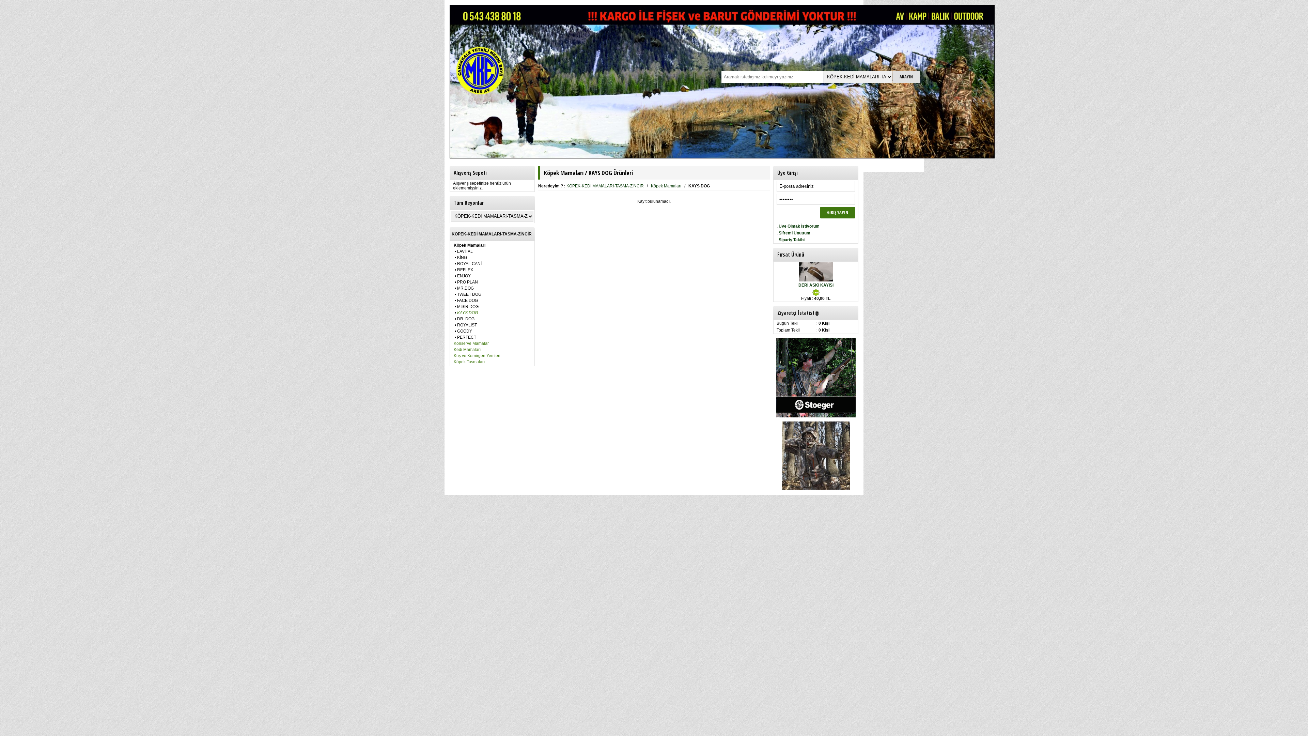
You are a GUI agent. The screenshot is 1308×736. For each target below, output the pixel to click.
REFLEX (465, 269)
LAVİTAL (465, 251)
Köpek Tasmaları (469, 361)
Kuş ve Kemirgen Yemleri (477, 355)
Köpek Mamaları (666, 186)
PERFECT (466, 337)
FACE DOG (467, 300)
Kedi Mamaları (467, 349)
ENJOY (464, 276)
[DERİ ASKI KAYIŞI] (816, 280)
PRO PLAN (467, 282)
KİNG (462, 257)
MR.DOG (465, 288)
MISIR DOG (468, 306)
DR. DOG (465, 319)
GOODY (464, 331)
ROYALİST (467, 325)
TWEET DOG (469, 294)
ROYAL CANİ (469, 263)
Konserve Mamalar (471, 343)
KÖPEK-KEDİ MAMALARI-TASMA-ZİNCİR (605, 186)
